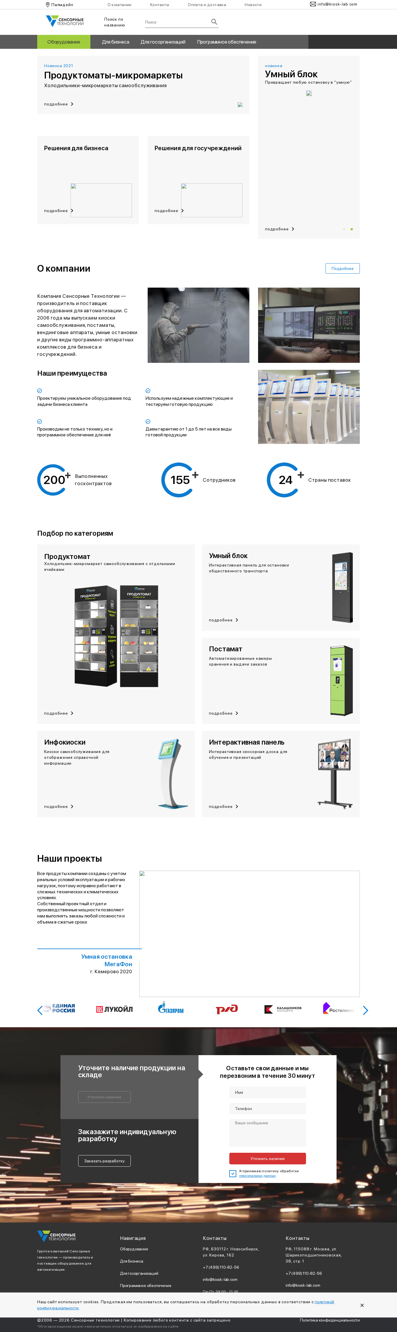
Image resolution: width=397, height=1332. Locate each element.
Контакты (159, 4)
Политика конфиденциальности (330, 1320)
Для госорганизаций (163, 42)
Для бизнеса (115, 42)
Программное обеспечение (226, 42)
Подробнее (343, 268)
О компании (120, 4)
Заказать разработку (104, 1161)
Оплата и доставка (207, 4)
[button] (344, 229)
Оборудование (63, 42)
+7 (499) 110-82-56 (221, 1267)
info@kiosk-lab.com (220, 1279)
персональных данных (257, 1176)
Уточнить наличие (104, 1097)
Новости (253, 4)
